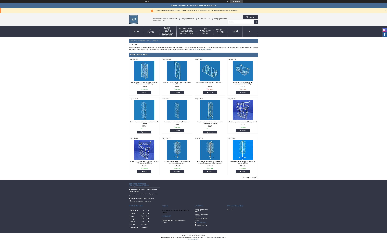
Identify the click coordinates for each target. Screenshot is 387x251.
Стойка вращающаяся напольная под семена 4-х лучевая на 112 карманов (210, 162)
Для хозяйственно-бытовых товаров (205, 31)
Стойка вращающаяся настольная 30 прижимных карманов (209, 122)
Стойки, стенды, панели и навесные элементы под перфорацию (167, 31)
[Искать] (256, 22)
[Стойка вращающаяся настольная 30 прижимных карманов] (209, 110)
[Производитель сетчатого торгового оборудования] (133, 23)
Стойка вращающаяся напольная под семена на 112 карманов (177, 162)
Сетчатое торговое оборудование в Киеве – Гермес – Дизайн (143, 190)
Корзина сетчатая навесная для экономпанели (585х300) (242, 83)
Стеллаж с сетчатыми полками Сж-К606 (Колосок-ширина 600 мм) (144, 83)
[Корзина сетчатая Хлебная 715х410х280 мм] (209, 71)
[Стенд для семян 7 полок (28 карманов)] (177, 110)
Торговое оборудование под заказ (140, 201)
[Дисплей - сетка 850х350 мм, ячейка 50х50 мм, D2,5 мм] (177, 71)
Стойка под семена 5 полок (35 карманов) (243, 122)
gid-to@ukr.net (201, 222)
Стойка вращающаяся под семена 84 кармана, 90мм (242, 162)
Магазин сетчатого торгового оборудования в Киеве (143, 195)
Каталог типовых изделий (150, 31)
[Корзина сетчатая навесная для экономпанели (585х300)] (242, 71)
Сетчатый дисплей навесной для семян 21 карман (144, 122)
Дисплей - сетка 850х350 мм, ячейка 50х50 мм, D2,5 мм (177, 83)
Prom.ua (202, 235)
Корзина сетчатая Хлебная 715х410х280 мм (209, 83)
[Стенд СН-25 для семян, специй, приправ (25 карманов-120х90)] (144, 150)
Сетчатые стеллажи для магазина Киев (142, 198)
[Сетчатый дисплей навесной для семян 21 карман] (144, 110)
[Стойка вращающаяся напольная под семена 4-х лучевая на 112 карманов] (209, 150)
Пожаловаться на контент (199, 237)
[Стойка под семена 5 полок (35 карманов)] (242, 110)
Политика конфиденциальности (216, 237)
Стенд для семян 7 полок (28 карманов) (177, 122)
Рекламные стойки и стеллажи (220, 31)
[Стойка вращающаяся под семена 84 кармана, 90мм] (242, 150)
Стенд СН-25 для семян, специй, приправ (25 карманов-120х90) (144, 162)
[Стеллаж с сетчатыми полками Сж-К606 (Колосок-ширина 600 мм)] (144, 71)
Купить (145, 92)
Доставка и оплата (235, 31)
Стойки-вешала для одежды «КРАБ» (199, 49)
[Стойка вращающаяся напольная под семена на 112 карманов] (177, 150)
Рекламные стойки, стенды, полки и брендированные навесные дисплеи (186, 31)
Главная (136, 31)
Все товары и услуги (249, 177)
